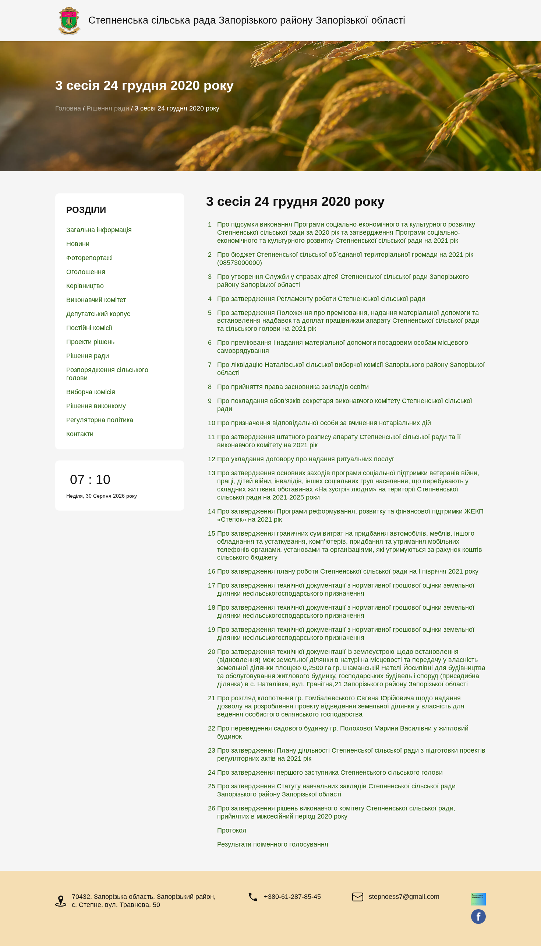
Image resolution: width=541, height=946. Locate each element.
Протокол (232, 830)
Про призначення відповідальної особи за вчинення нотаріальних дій (324, 423)
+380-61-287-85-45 (292, 896)
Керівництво (85, 286)
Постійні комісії (89, 328)
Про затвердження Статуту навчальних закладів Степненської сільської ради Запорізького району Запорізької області (336, 790)
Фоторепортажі (89, 258)
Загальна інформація (99, 230)
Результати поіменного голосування (272, 844)
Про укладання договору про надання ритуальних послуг (306, 459)
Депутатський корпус (98, 314)
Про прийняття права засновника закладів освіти (293, 386)
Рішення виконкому (96, 406)
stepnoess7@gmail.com (404, 896)
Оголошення (85, 272)
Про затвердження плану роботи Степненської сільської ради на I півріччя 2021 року (347, 571)
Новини (77, 244)
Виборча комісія (90, 392)
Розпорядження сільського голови (107, 374)
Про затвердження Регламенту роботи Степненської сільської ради (321, 298)
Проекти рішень (90, 342)
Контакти (79, 434)
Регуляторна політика (99, 420)
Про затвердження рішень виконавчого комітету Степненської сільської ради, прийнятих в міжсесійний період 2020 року (336, 812)
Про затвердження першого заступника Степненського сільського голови (330, 772)
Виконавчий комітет (96, 300)
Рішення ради (87, 356)
